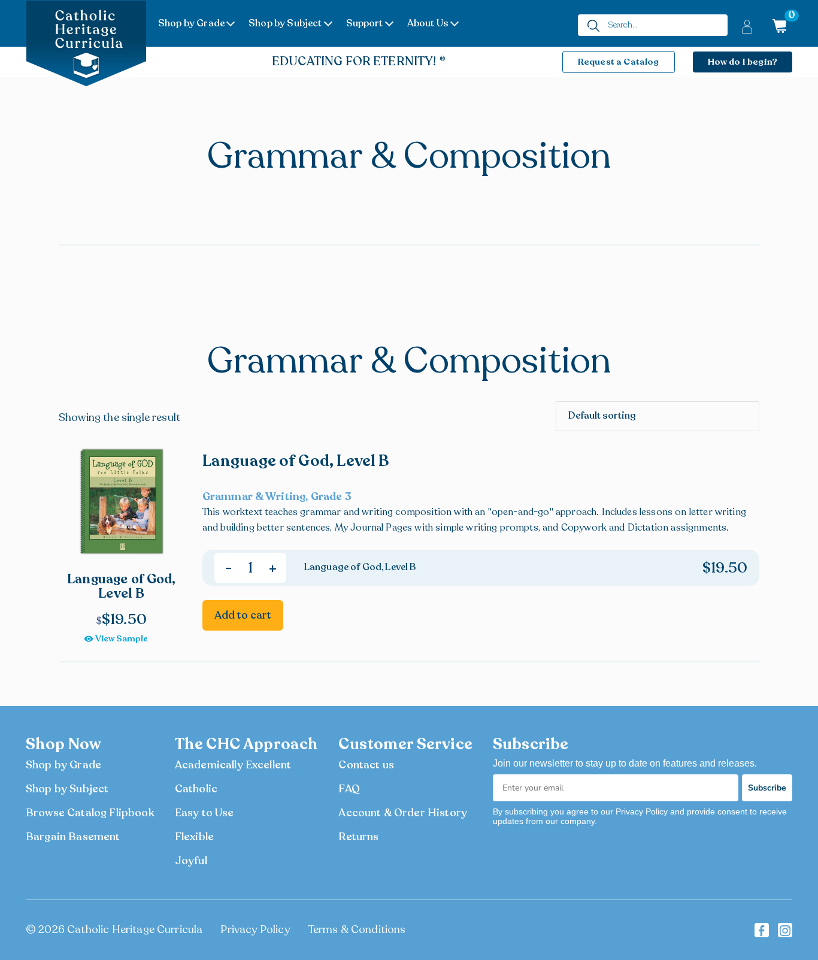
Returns (358, 836)
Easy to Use (204, 812)
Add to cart (242, 615)
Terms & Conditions (357, 929)
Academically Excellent (233, 765)
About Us (428, 23)
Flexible (194, 836)
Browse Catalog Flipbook (90, 812)
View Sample (121, 638)
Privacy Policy (254, 929)
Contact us (366, 765)
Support (364, 23)
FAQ (348, 789)
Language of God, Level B (295, 460)
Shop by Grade (191, 23)
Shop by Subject (285, 23)
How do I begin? (742, 62)
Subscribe (767, 788)
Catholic (196, 789)
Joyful (191, 860)
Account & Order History (402, 812)
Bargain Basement (73, 836)
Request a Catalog (618, 62)
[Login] (747, 26)
